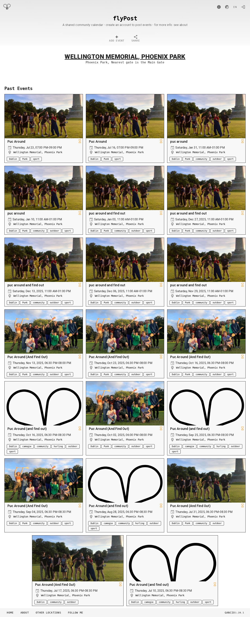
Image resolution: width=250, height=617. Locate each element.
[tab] (116, 39)
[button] (48, 612)
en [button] (235, 7)
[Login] (243, 7)
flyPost (125, 18)
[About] (219, 7)
